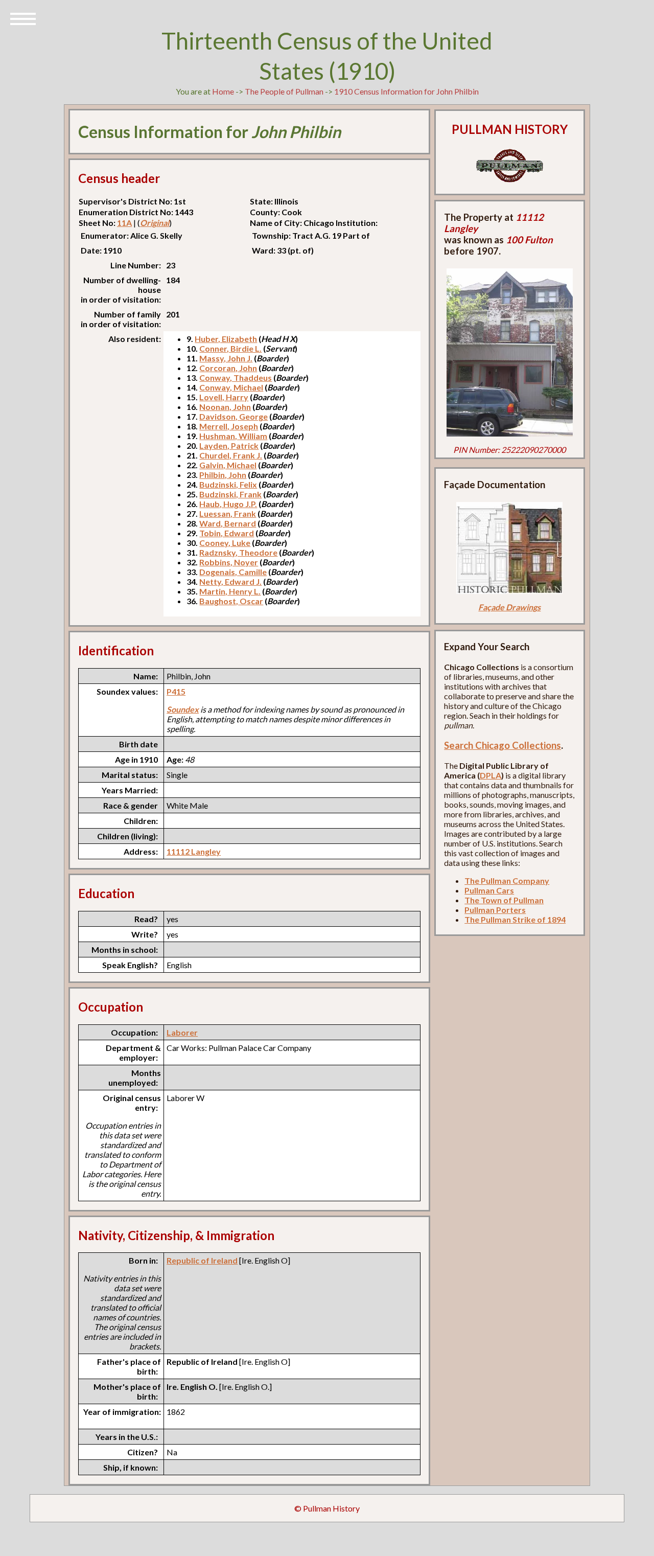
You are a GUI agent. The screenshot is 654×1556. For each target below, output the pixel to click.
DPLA (490, 775)
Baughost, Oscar (231, 601)
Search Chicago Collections (502, 745)
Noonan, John (225, 406)
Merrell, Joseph (228, 426)
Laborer (182, 1032)
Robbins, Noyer (228, 562)
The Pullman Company (506, 880)
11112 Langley (194, 851)
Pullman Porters (495, 909)
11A (124, 222)
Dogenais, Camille (233, 572)
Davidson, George (233, 416)
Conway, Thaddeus (235, 377)
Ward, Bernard (227, 523)
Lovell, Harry (223, 397)
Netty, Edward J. (230, 581)
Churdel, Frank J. (230, 455)
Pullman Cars (489, 890)
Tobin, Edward (226, 533)
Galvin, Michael (227, 465)
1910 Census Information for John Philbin (406, 91)
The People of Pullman (284, 91)
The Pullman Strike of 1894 (515, 919)
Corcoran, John (228, 368)
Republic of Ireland (202, 1260)
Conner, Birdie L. (230, 348)
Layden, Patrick (229, 445)
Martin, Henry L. (230, 591)
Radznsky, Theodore (238, 552)
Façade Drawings (509, 607)
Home (223, 91)
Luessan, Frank (227, 513)
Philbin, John (222, 474)
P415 (176, 691)
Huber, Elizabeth (226, 339)
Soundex (183, 709)
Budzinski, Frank (230, 494)
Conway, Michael (231, 387)
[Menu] (23, 18)
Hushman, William (233, 436)
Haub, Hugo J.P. (228, 504)
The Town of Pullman (504, 900)
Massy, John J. (225, 358)
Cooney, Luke (224, 542)
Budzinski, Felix (228, 484)
